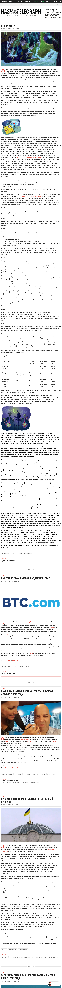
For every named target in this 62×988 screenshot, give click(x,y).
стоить (7, 741)
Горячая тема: (51, 8)
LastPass (18, 157)
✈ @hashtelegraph (57, 4)
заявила (30, 653)
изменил (54, 741)
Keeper (40, 157)
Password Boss (32, 157)
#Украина (4, 949)
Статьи (20, 1)
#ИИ (27, 4)
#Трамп (32, 4)
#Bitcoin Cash (18, 774)
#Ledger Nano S (5, 553)
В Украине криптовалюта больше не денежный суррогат (27, 800)
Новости (4, 1)
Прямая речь (12, 1)
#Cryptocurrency (28, 553)
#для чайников (21, 4)
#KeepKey (13, 553)
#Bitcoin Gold (27, 774)
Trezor (23, 196)
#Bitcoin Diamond (51, 774)
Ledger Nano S (30, 196)
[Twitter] (56, 1)
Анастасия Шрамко (6, 29)
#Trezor (20, 553)
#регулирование (12, 949)
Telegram (8, 660)
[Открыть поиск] (60, 1)
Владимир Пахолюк (6, 581)
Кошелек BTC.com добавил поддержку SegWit (25, 578)
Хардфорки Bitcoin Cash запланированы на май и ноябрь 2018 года (28, 976)
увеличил (30, 741)
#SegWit (14, 666)
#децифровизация (48, 4)
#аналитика (38, 4)
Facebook (15, 660)
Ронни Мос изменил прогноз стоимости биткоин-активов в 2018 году (27, 693)
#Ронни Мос (35, 774)
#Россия (13, 4)
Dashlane (25, 157)
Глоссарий (27, 1)
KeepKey (38, 196)
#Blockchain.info (6, 666)
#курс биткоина (5, 4)
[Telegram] (54, 1)
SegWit (30, 622)
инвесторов (25, 739)
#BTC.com (21, 666)
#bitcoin (28, 666)
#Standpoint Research (7, 774)
